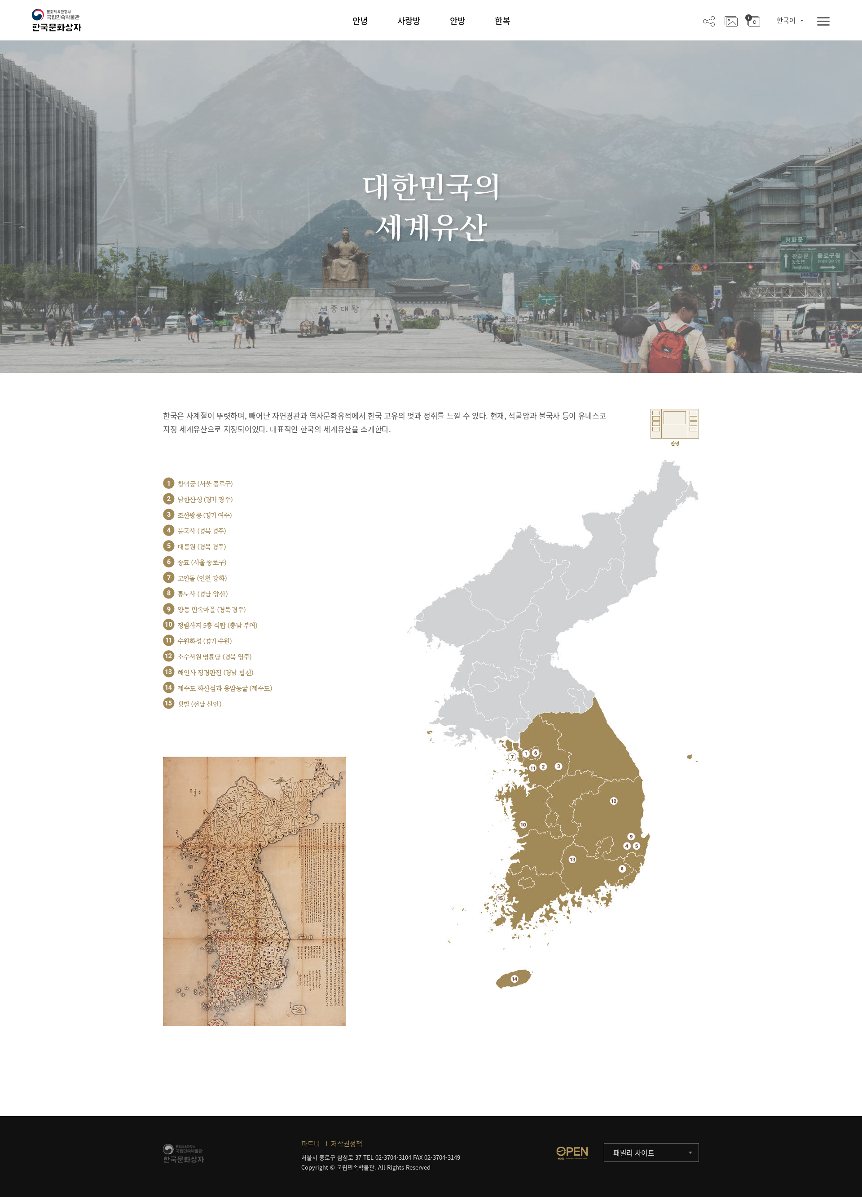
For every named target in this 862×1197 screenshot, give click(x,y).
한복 (502, 20)
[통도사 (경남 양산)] (622, 868)
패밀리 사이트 (634, 1152)
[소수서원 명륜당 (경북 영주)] (614, 801)
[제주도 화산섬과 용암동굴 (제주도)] (514, 979)
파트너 (310, 1143)
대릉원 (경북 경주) (201, 547)
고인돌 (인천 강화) (202, 578)
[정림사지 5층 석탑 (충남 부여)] (523, 824)
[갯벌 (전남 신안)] (500, 898)
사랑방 (408, 20)
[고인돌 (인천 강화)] (512, 757)
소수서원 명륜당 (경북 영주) (214, 657)
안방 (457, 20)
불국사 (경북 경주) (201, 531)
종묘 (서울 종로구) (201, 563)
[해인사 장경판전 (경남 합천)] (572, 859)
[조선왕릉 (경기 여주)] (558, 766)
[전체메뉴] (823, 21)
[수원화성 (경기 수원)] (532, 767)
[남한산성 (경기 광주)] (543, 766)
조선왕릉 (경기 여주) (204, 515)
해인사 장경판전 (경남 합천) (215, 673)
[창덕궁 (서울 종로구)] (526, 753)
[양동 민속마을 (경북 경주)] (631, 836)
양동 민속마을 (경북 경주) (211, 610)
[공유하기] (709, 20)
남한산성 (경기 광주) (205, 500)
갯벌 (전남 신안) (199, 704)
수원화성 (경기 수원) (204, 641)
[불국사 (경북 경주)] (627, 846)
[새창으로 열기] (572, 1153)
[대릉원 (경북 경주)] (636, 846)
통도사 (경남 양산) (202, 594)
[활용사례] (731, 20)
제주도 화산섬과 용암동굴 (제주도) (224, 688)
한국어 (786, 20)
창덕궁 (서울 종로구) (205, 484)
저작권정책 (346, 1143)
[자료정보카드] (752, 20)
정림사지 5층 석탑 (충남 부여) (217, 625)
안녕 (360, 20)
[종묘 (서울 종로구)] (535, 753)
